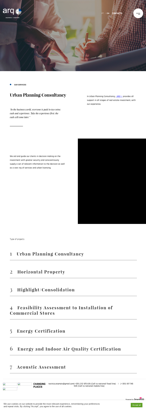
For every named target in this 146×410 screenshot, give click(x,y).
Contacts (117, 13)
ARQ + (119, 96)
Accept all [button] (136, 405)
